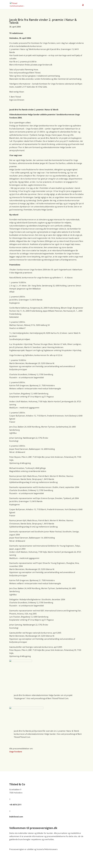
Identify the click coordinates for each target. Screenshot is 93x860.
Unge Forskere (15, 751)
